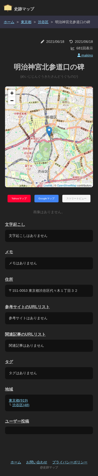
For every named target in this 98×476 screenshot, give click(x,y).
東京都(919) (18, 400)
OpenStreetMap (66, 185)
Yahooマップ (19, 198)
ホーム (9, 22)
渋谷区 (43, 22)
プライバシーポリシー (69, 462)
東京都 (26, 22)
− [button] (12, 101)
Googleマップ (46, 198)
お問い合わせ (36, 462)
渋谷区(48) (20, 405)
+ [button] (12, 93)
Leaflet (48, 185)
